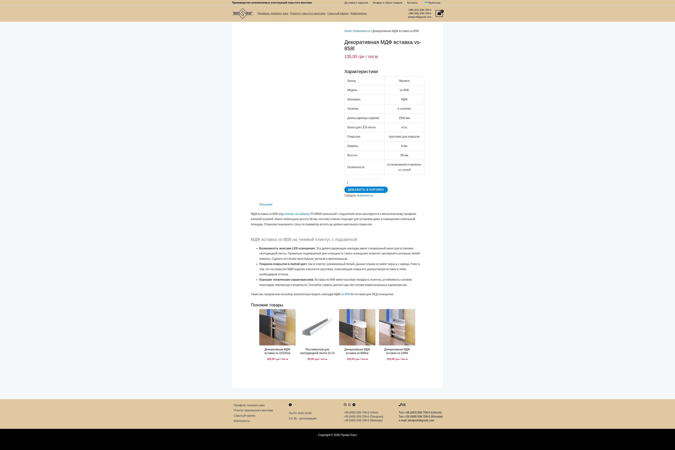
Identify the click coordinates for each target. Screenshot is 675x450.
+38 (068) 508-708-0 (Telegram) (363, 416)
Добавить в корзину (366, 189)
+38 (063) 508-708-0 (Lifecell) (423, 412)
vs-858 (345, 294)
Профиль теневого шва (273, 13)
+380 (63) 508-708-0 (419, 9)
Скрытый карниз (338, 13)
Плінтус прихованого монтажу (253, 410)
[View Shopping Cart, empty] (439, 13)
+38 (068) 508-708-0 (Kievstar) (424, 416)
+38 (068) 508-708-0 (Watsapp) (363, 420)
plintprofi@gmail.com (420, 16)
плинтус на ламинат (297, 213)
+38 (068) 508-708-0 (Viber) (361, 412)
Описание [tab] (265, 204)
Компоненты (359, 13)
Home (348, 31)
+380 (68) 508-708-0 (419, 13)
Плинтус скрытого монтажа (308, 13)
